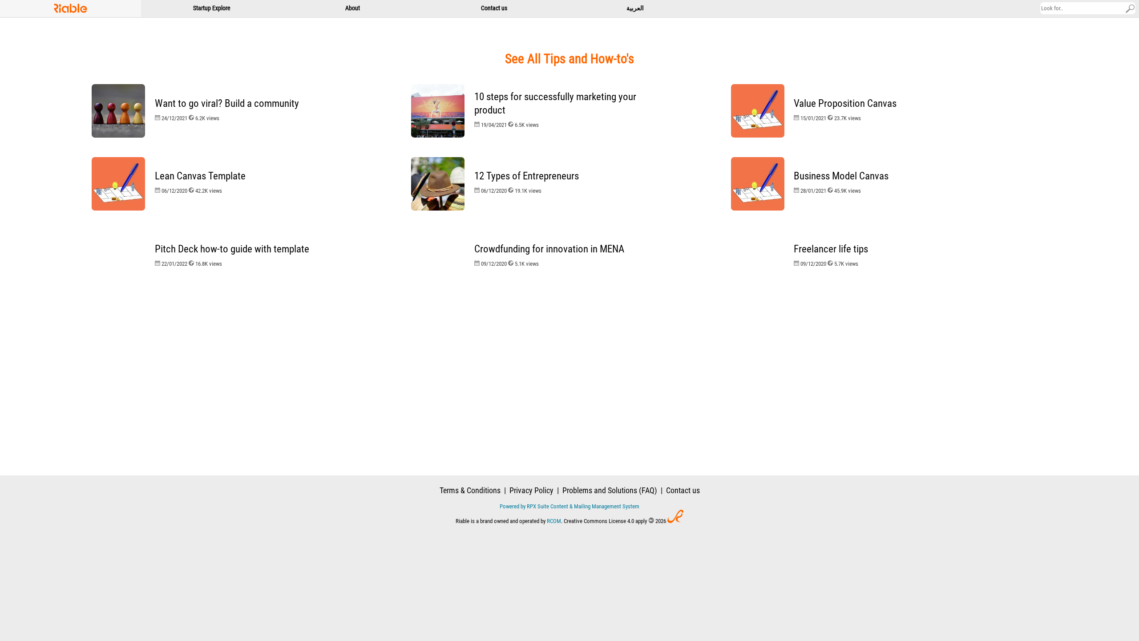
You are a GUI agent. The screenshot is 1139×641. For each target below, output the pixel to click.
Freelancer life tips (831, 249)
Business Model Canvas (841, 176)
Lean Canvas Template (200, 176)
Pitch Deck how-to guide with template (232, 249)
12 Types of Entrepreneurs (526, 176)
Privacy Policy (531, 490)
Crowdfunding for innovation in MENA (549, 249)
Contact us (683, 490)
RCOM (554, 521)
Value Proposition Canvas (845, 103)
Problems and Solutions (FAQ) (609, 490)
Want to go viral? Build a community (227, 103)
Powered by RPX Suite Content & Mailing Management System (569, 506)
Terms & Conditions (470, 490)
